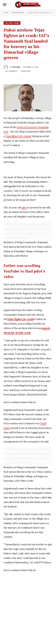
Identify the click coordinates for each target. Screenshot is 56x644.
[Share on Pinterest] (15, 77)
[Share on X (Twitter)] (10, 77)
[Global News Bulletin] (28, 4)
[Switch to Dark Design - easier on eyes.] (47, 4)
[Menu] (5, 4)
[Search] (52, 4)
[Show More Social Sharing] (20, 77)
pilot (24, 207)
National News (12, 23)
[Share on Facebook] (6, 77)
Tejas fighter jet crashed (18, 136)
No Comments (11, 71)
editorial (16, 67)
